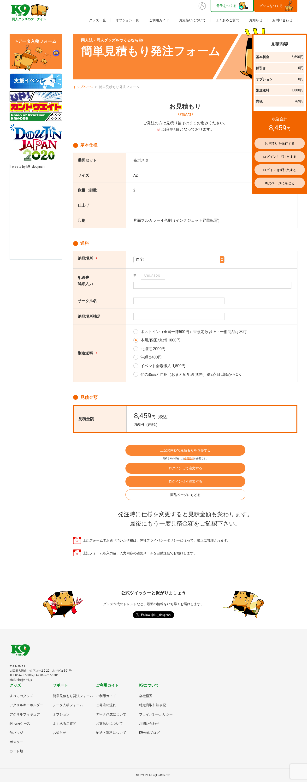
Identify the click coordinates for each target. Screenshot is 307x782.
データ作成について (111, 714)
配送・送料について (111, 732)
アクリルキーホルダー (26, 705)
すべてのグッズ (21, 696)
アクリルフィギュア (25, 714)
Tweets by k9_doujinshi (27, 166)
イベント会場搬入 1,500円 (163, 366)
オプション (61, 714)
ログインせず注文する (185, 481)
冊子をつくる (226, 6)
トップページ (83, 87)
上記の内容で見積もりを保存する (185, 450)
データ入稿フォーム (68, 705)
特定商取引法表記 (152, 705)
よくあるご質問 (227, 20)
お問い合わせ (282, 20)
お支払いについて (192, 20)
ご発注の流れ (106, 705)
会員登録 (189, 458)
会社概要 (146, 696)
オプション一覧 (127, 20)
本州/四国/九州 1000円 (160, 340)
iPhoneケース (20, 723)
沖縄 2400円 (151, 357)
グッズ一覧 (97, 20)
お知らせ (255, 20)
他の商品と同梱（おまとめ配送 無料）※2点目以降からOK (191, 374)
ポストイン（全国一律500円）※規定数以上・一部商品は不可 (194, 331)
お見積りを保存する (280, 143)
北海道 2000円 (153, 348)
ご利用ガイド (159, 20)
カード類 (16, 751)
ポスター (16, 742)
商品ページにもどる (185, 495)
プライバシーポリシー (156, 714)
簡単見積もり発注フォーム (73, 696)
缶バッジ (16, 732)
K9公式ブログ (149, 732)
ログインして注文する (185, 468)
